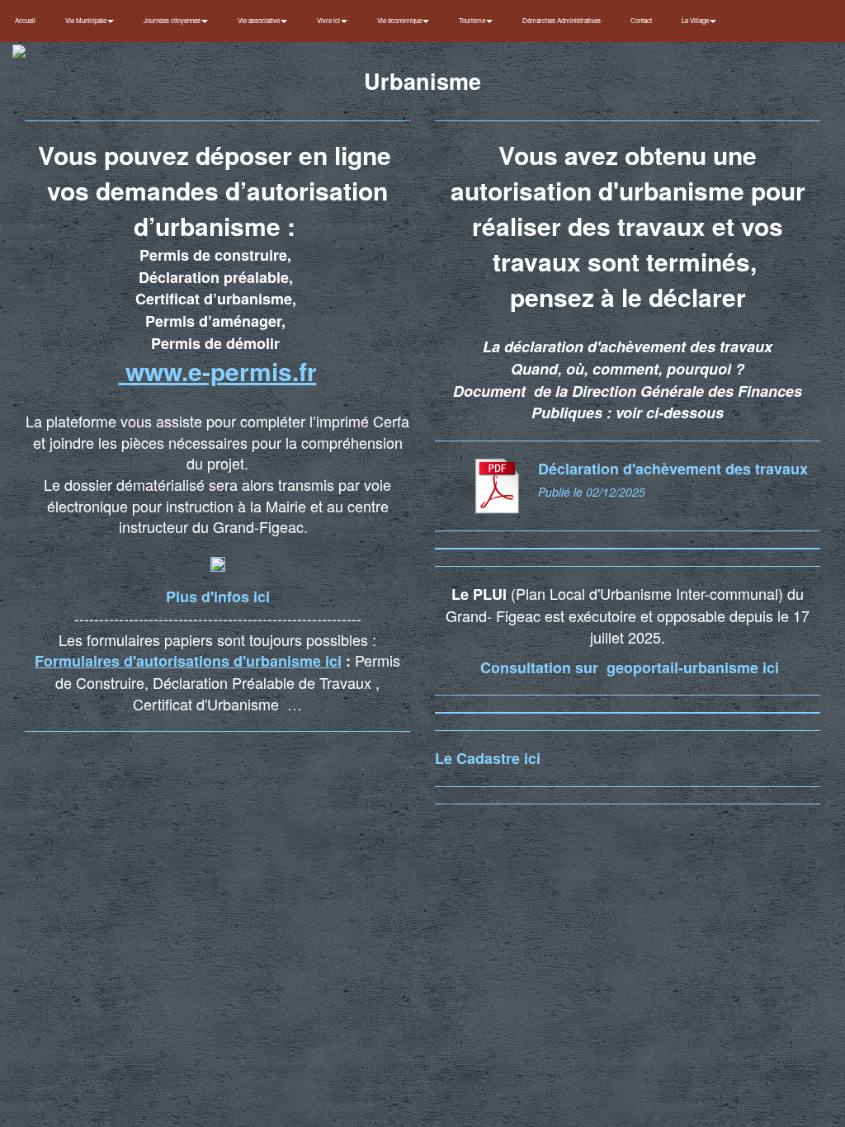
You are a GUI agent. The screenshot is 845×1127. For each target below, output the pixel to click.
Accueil (25, 20)
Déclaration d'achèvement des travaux (673, 468)
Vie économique (400, 20)
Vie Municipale (86, 20)
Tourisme (473, 20)
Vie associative (259, 20)
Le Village (696, 20)
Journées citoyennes (173, 20)
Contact (641, 20)
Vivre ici (329, 20)
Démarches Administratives (561, 20)
